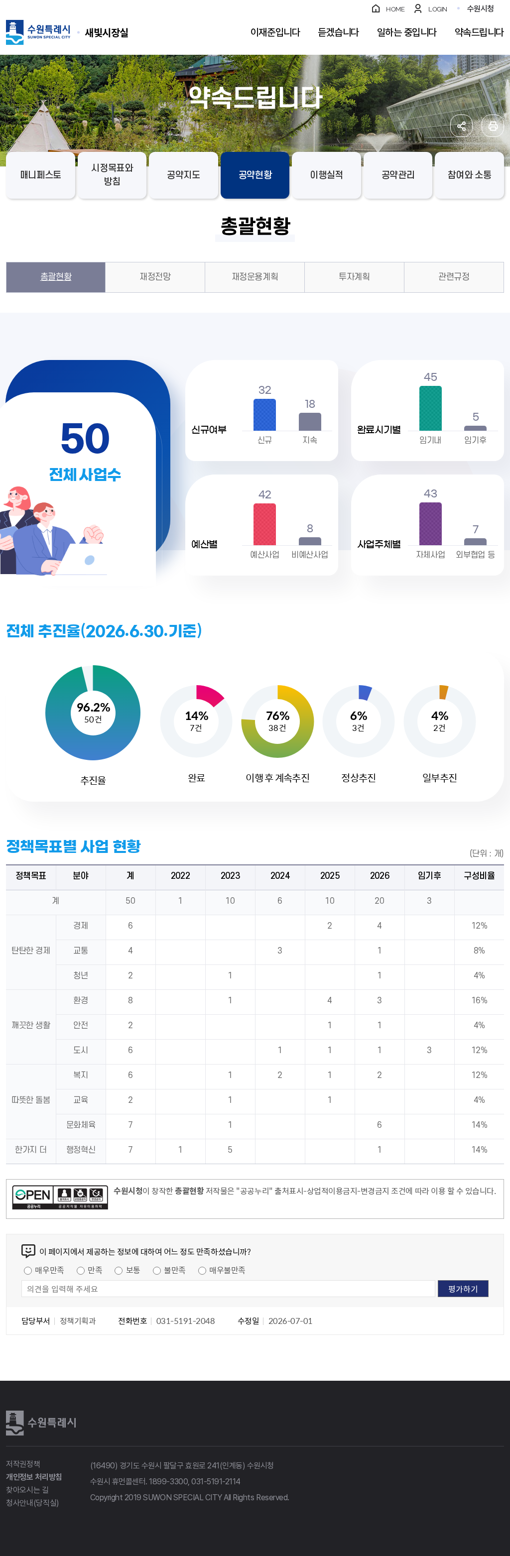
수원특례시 (41, 1423)
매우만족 (49, 1270)
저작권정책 (23, 1464)
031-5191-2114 (216, 1481)
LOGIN (437, 9)
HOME (395, 9)
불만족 (175, 1270)
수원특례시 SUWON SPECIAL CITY (106, 32)
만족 (95, 1270)
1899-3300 (168, 1481)
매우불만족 (227, 1270)
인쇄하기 (493, 126)
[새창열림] (60, 1199)
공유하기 (461, 126)
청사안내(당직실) (32, 1503)
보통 (133, 1270)
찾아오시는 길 (27, 1490)
